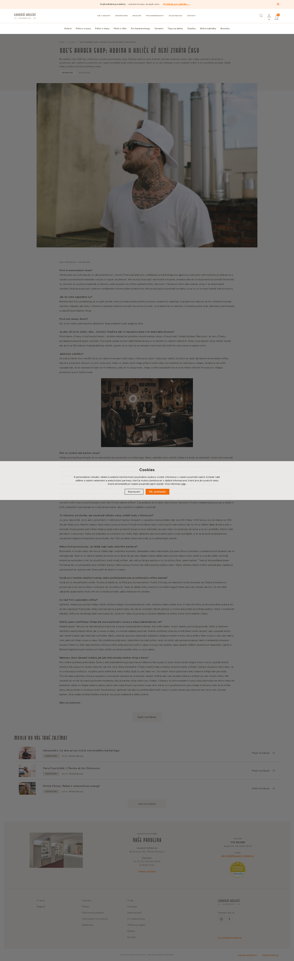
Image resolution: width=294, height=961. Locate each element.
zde (183, 483)
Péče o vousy (83, 28)
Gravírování (121, 16)
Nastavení (134, 491)
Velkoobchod (175, 16)
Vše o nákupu (103, 16)
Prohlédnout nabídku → (176, 4)
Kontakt (191, 16)
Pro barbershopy (155, 16)
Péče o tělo (120, 28)
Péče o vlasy (102, 28)
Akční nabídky (208, 28)
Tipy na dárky (175, 28)
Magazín (137, 16)
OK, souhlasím (157, 491)
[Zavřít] (278, 4)
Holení (68, 28)
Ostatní (159, 28)
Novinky (225, 28)
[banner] (25, 15)
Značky (191, 28)
